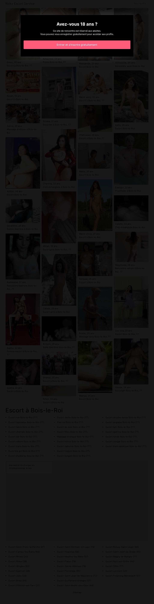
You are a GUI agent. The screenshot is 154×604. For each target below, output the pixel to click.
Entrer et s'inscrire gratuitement (77, 44)
